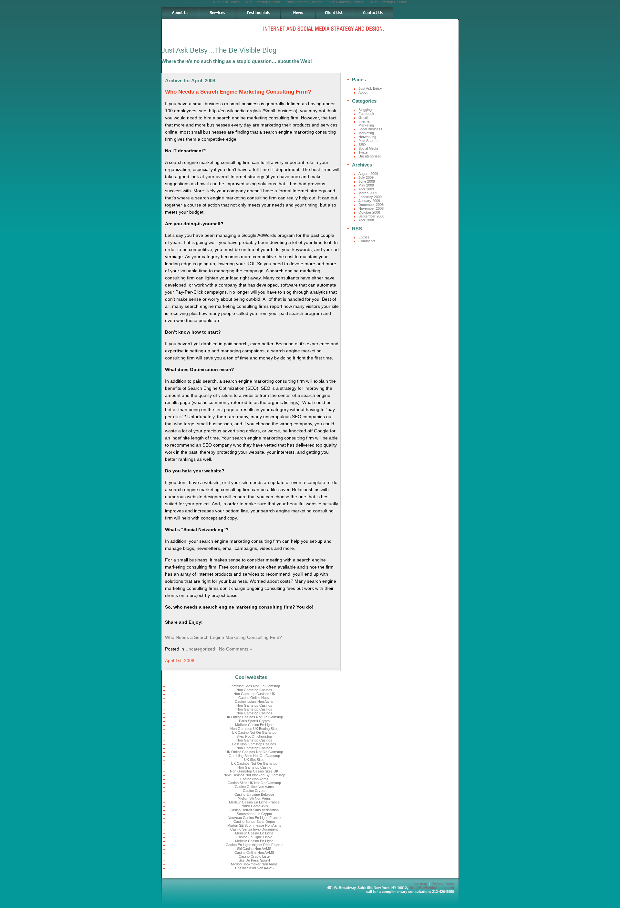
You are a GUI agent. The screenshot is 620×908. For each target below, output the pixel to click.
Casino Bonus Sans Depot (254, 821)
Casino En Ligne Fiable (254, 837)
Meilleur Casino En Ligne (254, 725)
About (362, 92)
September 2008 (371, 216)
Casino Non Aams (254, 779)
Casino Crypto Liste (254, 856)
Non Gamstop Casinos (254, 690)
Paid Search (367, 141)
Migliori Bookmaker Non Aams (254, 864)
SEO (362, 144)
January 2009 (369, 201)
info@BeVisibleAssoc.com (431, 888)
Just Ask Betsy (370, 88)
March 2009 (367, 193)
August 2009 (368, 174)
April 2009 (366, 189)
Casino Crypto (254, 790)
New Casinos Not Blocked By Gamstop (254, 775)
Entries (363, 237)
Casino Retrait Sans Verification (254, 810)
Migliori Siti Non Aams (254, 798)
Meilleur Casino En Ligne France (254, 802)
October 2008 (369, 212)
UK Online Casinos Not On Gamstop (254, 717)
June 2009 (366, 181)
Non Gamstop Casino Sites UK (254, 771)
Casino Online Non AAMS (254, 852)
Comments (367, 241)
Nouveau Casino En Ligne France (254, 818)
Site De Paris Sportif (254, 860)
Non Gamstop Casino (254, 767)
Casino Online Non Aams (254, 787)
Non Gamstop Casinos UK (254, 694)
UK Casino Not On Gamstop (254, 732)
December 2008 (371, 205)
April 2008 (366, 220)
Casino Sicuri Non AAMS (254, 868)
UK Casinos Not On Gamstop (254, 763)
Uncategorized (200, 648)
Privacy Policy (443, 884)
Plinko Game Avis (254, 806)
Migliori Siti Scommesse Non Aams (254, 825)
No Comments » (235, 648)
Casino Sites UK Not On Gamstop (254, 783)
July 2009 (366, 177)
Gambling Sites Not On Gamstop (254, 686)
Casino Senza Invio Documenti (254, 829)
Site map (420, 884)
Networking (367, 137)
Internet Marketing (366, 123)
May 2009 (366, 185)
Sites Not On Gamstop (254, 736)
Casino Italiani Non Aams (254, 701)
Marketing (366, 133)
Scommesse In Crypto (254, 814)
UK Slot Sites (254, 760)
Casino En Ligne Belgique (254, 794)
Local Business (370, 129)
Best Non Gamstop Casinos (254, 744)
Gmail (362, 117)
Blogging (365, 110)
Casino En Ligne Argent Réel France (254, 845)
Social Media (368, 148)
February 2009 (370, 197)
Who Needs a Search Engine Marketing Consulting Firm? (238, 92)
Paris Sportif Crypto (254, 721)
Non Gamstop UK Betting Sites (254, 729)
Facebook (366, 114)
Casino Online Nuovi (254, 698)
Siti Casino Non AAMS (254, 849)
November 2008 (371, 208)
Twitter (363, 152)
